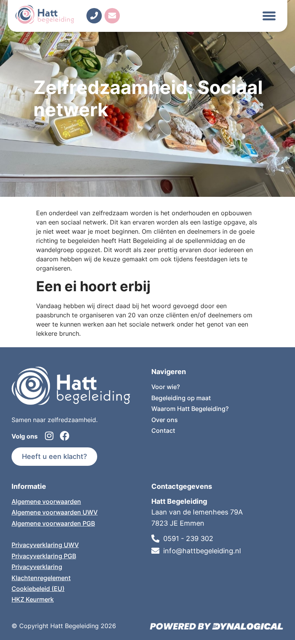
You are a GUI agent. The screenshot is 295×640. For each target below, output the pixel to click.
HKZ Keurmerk (33, 599)
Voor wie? (165, 387)
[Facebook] (64, 436)
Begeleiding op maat (181, 398)
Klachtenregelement (41, 578)
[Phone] (94, 15)
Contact (163, 430)
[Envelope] (112, 15)
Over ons (164, 420)
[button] (269, 16)
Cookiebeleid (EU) (38, 588)
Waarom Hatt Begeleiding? (190, 408)
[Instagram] (49, 436)
